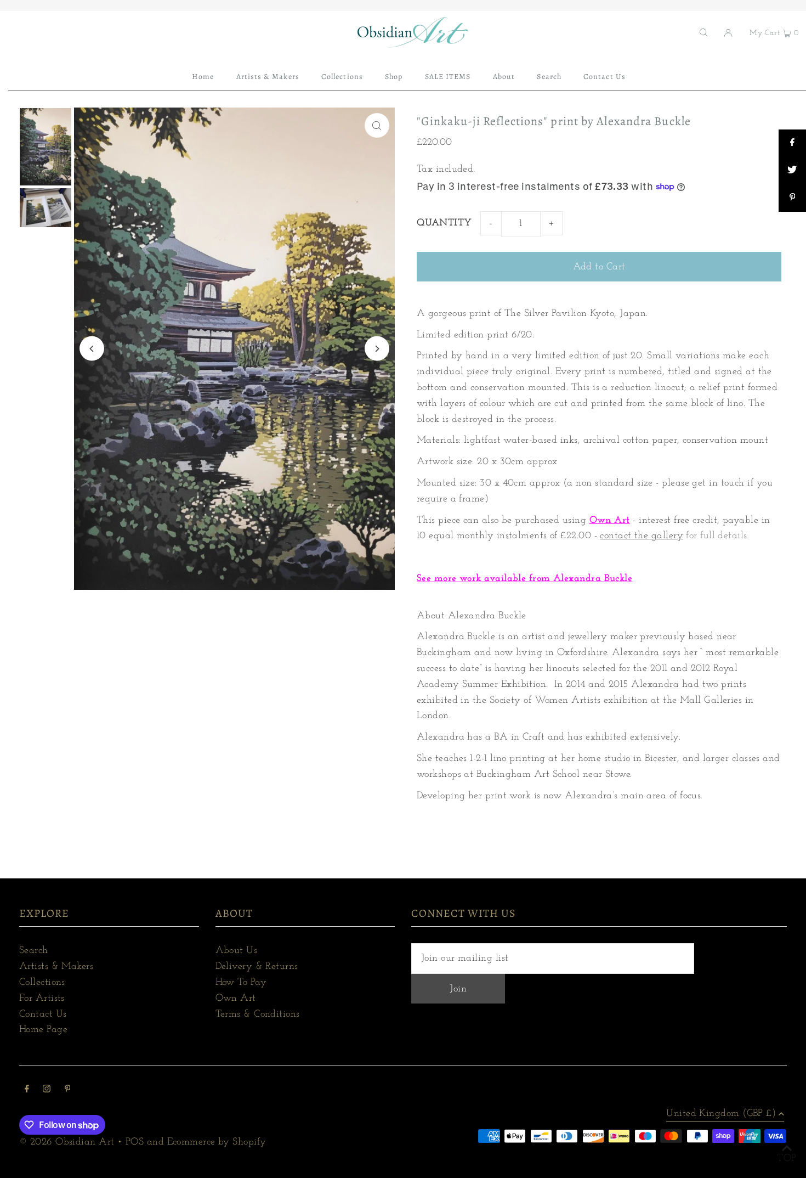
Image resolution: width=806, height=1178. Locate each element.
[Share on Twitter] (792, 170)
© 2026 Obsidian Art (67, 1142)
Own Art (609, 521)
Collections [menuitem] (342, 76)
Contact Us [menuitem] (604, 76)
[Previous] (92, 348)
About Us (236, 951)
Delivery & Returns (256, 967)
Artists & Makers (56, 967)
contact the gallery (641, 536)
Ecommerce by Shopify (216, 1142)
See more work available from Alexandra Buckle (524, 579)
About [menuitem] (504, 76)
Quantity (444, 223)
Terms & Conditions (257, 1014)
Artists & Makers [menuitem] (267, 76)
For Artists (42, 999)
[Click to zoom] (377, 125)
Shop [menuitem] (393, 76)
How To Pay (241, 983)
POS (135, 1142)
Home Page (43, 1030)
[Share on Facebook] (792, 143)
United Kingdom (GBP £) (721, 1114)
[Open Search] (703, 32)
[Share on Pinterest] (792, 198)
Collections (42, 983)
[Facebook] (27, 1090)
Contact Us (43, 1014)
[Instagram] (46, 1090)
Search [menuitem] (549, 76)
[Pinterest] (68, 1090)
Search (33, 951)
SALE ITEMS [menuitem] (448, 76)
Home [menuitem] (203, 76)
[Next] (377, 348)
